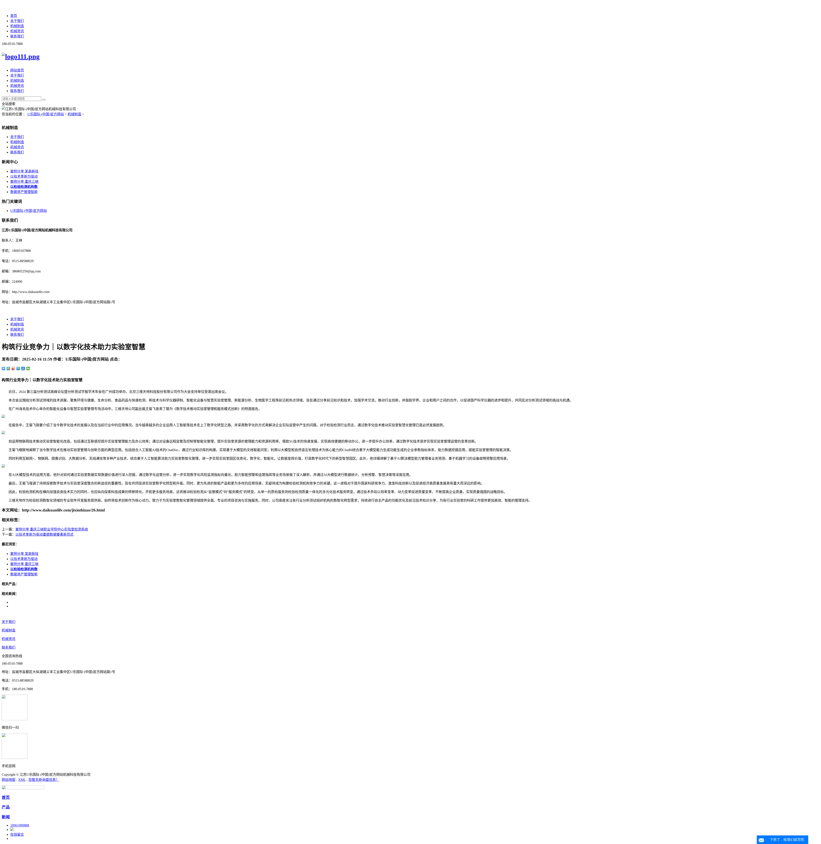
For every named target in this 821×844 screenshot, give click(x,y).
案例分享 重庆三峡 (24, 181)
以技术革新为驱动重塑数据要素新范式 (44, 534)
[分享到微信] (28, 368)
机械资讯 (17, 31)
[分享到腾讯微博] (18, 368)
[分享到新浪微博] (13, 368)
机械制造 (17, 26)
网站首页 (17, 70)
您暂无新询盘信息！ (43, 780)
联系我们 (17, 36)
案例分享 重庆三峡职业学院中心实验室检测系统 (51, 529)
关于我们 (17, 21)
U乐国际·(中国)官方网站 (45, 114)
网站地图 (8, 780)
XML (22, 780)
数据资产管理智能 (24, 192)
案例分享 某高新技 (24, 171)
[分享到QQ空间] (8, 368)
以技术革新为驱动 (24, 176)
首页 (13, 16)
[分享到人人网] (23, 368)
